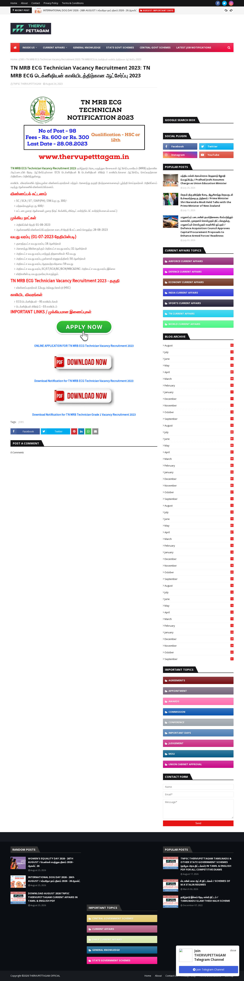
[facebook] (217, 3)
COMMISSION (177, 712)
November (199, 405)
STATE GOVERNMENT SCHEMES (111, 960)
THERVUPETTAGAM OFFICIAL (45, 975)
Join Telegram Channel (210, 969)
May (199, 365)
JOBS (21, 59)
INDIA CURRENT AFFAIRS (183, 292)
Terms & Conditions (72, 3)
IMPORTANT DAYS (180, 733)
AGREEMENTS (177, 680)
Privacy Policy (51, 3)
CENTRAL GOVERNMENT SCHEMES (112, 918)
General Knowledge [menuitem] (86, 47)
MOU (172, 753)
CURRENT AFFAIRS (103, 929)
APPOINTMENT (178, 691)
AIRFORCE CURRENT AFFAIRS (186, 261)
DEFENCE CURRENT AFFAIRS (185, 271)
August (199, 345)
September (199, 419)
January (199, 392)
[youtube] (216, 155)
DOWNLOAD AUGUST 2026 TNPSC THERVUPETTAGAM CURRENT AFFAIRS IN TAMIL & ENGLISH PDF (53, 897)
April (199, 372)
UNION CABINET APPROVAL (185, 764)
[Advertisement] (164, 28)
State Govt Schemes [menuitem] (120, 47)
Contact (35, 3)
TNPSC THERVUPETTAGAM (27, 83)
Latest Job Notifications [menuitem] (193, 47)
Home (13, 3)
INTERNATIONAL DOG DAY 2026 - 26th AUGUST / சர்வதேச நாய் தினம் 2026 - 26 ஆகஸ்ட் (90, 10)
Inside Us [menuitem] (28, 47)
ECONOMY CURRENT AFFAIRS (186, 282)
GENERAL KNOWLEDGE (106, 950)
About (24, 3)
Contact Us (171, 975)
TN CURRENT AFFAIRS (182, 313)
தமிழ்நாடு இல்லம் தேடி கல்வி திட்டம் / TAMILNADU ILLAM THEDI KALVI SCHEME (205, 899)
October (199, 412)
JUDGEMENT (176, 743)
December (199, 399)
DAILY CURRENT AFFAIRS (107, 939)
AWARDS (174, 701)
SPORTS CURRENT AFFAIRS (185, 303)
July (199, 352)
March (199, 379)
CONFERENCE (176, 722)
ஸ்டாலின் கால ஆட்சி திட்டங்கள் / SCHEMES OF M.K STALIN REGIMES (205, 882)
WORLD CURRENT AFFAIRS (184, 324)
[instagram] (231, 3)
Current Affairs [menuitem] (54, 47)
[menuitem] (15, 47)
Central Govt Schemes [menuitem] (155, 47)
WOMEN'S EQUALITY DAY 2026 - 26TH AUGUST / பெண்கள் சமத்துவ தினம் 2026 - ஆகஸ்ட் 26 (51, 862)
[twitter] (224, 3)
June (199, 358)
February (199, 385)
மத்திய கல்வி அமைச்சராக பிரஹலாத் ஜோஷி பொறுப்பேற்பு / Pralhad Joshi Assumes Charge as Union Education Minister (204, 179)
